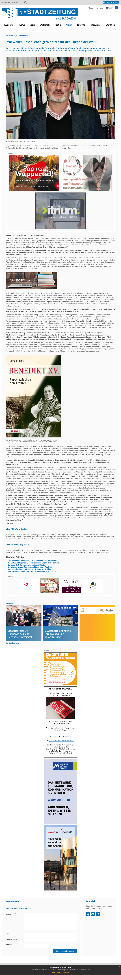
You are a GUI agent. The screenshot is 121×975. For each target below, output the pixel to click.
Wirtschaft (45, 25)
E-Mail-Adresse (12, 939)
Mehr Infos (66, 972)
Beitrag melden (98, 914)
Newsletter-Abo (112, 2)
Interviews (95, 25)
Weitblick (110, 25)
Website (9, 945)
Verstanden (56, 972)
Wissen (68, 25)
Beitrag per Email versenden (93, 914)
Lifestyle (81, 25)
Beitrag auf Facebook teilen (88, 914)
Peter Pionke (23, 35)
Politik (58, 25)
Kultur (22, 25)
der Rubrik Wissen (12, 643)
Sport (32, 25)
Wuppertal (9, 25)
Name (8, 934)
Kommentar (11, 914)
